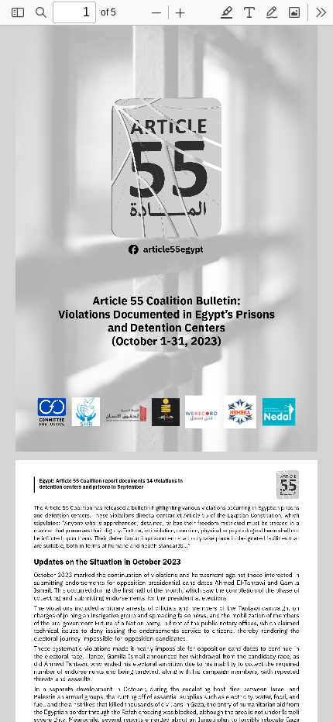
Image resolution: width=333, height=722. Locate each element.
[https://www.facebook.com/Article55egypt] (167, 249)
